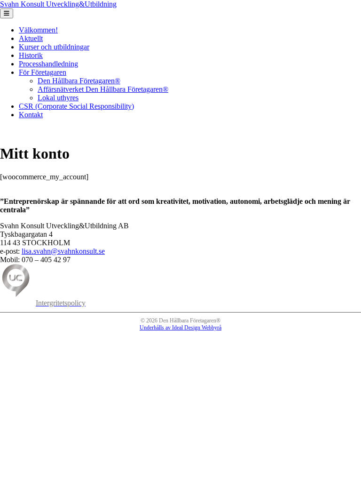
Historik (31, 55)
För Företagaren (42, 72)
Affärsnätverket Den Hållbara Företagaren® (103, 89)
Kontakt (31, 115)
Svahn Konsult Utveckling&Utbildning (58, 4)
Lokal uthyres (58, 98)
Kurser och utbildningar (54, 47)
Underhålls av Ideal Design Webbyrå (180, 327)
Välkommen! (38, 30)
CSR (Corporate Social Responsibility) (76, 106)
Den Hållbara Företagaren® (79, 81)
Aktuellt (31, 38)
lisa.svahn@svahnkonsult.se (63, 251)
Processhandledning (48, 64)
